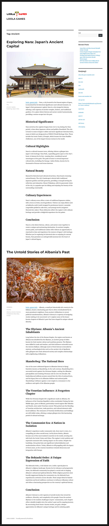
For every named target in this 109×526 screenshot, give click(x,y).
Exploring (9, 108)
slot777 (80, 78)
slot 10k (80, 93)
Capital (13, 107)
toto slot (80, 82)
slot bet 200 (81, 119)
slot (79, 85)
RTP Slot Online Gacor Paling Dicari (89, 61)
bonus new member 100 (84, 96)
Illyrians (18, 312)
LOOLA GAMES (16, 18)
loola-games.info (31, 102)
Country (9, 309)
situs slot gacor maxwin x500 (86, 75)
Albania (9, 312)
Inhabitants (10, 313)
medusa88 (81, 89)
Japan (14, 108)
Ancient (9, 107)
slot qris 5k (81, 100)
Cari (79, 33)
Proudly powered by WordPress (24, 518)
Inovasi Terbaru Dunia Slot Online (89, 62)
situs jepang (81, 127)
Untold (8, 315)
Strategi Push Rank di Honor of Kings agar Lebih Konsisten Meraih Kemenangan (90, 57)
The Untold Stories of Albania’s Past (38, 252)
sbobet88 (80, 112)
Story (17, 313)
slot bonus (81, 123)
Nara (18, 108)
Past (15, 313)
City (8, 104)
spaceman (81, 109)
